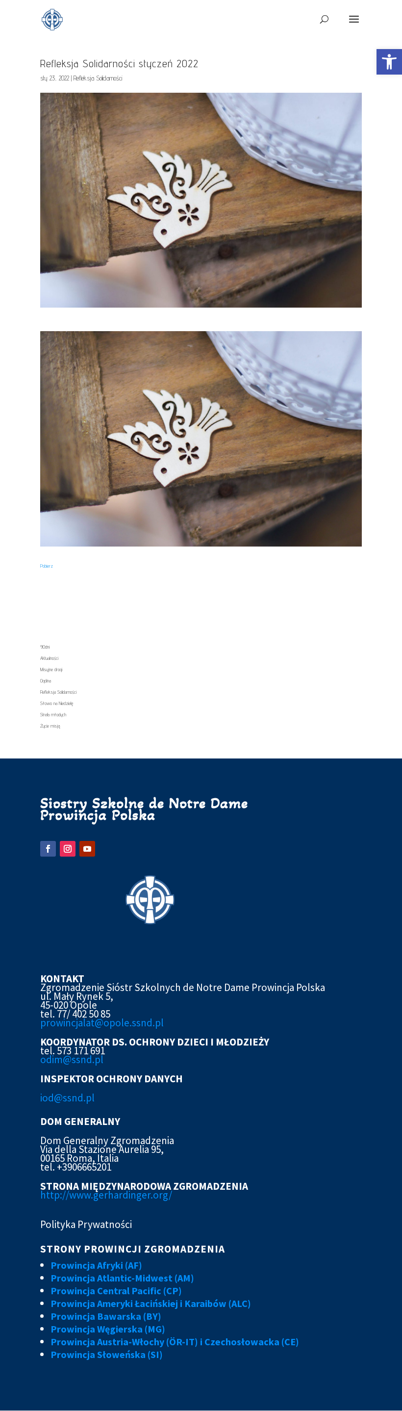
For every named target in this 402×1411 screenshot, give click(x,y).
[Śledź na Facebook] (48, 849)
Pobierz (46, 566)
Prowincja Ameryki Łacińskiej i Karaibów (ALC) (150, 1303)
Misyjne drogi (51, 669)
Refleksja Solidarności (98, 78)
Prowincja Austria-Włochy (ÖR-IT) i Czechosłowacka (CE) (174, 1341)
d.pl (86, 1097)
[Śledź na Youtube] (87, 849)
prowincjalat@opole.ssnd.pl (102, 1022)
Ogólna (45, 680)
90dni (45, 647)
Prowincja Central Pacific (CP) (116, 1290)
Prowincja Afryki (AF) (96, 1265)
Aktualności (49, 658)
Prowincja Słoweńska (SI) (106, 1354)
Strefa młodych (53, 714)
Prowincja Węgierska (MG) (107, 1329)
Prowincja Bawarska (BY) (105, 1316)
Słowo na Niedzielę (56, 703)
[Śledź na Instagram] (67, 849)
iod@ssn (58, 1097)
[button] (389, 62)
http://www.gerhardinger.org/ (106, 1195)
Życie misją (50, 726)
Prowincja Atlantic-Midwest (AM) (122, 1278)
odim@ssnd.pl (71, 1059)
